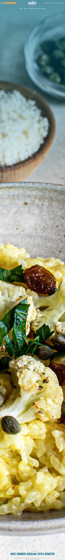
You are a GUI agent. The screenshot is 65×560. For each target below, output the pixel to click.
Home (21, 8)
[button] (64, 278)
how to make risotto (46, 558)
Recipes (25, 8)
